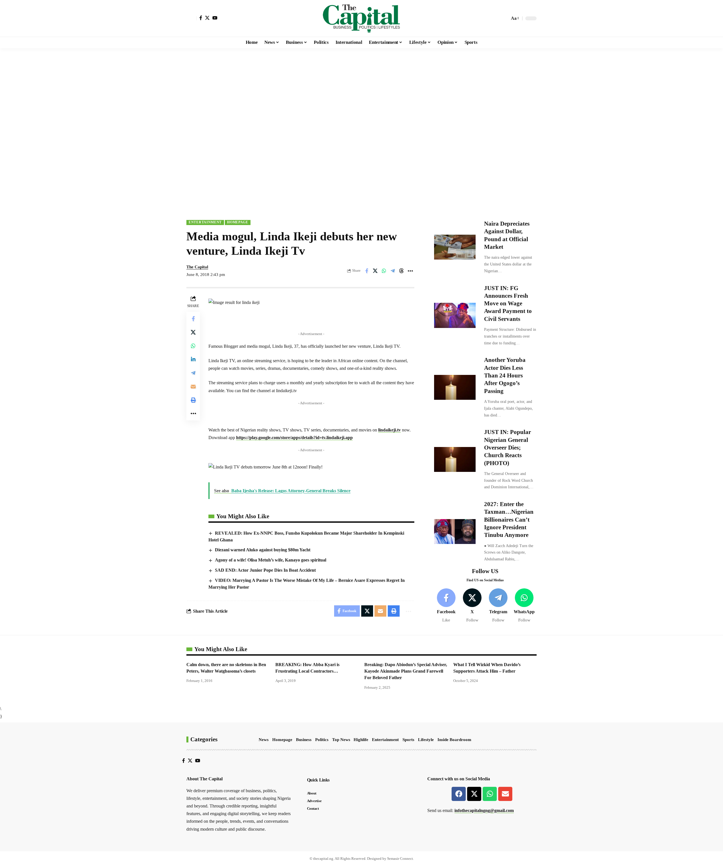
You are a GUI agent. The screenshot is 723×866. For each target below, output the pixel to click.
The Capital (197, 267)
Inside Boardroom (454, 739)
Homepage (237, 222)
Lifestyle (426, 739)
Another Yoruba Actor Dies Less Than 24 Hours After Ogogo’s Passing (505, 375)
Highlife (361, 739)
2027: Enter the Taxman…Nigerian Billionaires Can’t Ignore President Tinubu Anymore (508, 519)
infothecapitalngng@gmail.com (484, 810)
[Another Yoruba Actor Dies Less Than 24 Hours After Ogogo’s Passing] (455, 387)
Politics (321, 739)
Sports (408, 739)
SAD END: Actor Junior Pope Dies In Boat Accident (265, 570)
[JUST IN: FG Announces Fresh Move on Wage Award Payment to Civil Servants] (455, 315)
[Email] (193, 386)
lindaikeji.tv (389, 429)
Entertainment (205, 222)
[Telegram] (498, 605)
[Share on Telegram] (393, 270)
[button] (191, 18)
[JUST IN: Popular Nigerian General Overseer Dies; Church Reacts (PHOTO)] (455, 459)
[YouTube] (215, 18)
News (264, 739)
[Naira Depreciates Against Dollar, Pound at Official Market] (455, 247)
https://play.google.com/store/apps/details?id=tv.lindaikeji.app (294, 437)
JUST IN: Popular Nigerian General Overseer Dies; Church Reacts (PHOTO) (507, 447)
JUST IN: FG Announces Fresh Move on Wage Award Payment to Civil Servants (508, 303)
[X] (207, 18)
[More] (410, 270)
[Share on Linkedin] (193, 359)
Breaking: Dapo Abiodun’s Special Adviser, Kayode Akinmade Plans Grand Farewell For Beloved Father (405, 671)
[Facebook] (201, 18)
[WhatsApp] (524, 605)
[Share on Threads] (402, 270)
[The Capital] (361, 18)
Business (304, 739)
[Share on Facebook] (367, 270)
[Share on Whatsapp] (384, 270)
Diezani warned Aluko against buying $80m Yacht (262, 549)
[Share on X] (375, 270)
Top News (341, 739)
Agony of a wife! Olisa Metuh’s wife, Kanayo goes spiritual (270, 560)
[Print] (193, 400)
